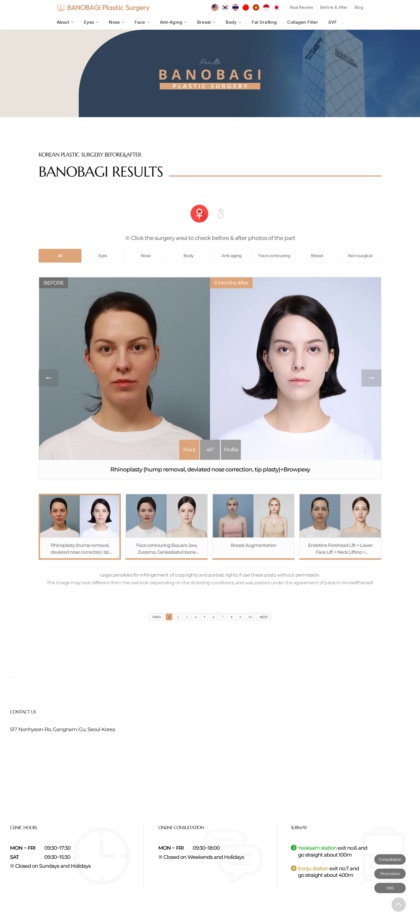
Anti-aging (231, 255)
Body (231, 22)
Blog (359, 7)
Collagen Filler (302, 22)
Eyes (89, 22)
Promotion (390, 873)
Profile (231, 450)
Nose (114, 22)
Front (189, 450)
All (60, 255)
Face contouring (274, 255)
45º (210, 450)
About (63, 22)
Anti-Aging (171, 22)
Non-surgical (360, 255)
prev (49, 378)
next (371, 378)
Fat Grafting (264, 22)
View (80, 527)
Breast (204, 22)
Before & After (333, 7)
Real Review (301, 7)
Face (140, 22)
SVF (332, 22)
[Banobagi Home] (103, 7)
